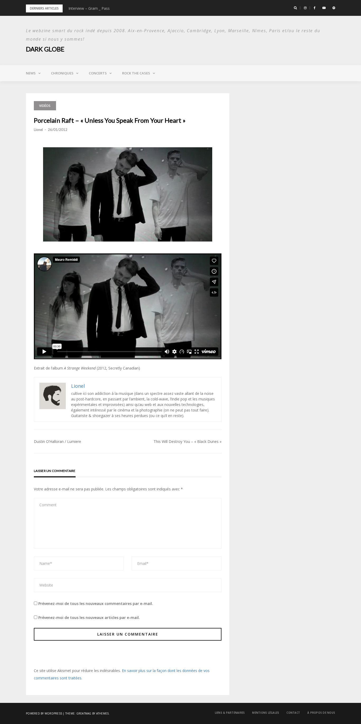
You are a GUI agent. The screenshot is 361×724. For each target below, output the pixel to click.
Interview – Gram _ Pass (89, 8)
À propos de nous (321, 712)
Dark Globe (45, 49)
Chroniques (62, 73)
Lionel (38, 129)
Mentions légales (265, 712)
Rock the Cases (136, 73)
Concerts (98, 73)
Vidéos (45, 105)
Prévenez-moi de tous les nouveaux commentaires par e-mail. (95, 603)
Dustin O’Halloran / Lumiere (57, 441)
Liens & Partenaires (230, 712)
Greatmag (83, 713)
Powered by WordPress (44, 713)
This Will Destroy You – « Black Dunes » (187, 441)
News (31, 73)
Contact (293, 712)
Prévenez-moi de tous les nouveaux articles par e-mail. (89, 617)
